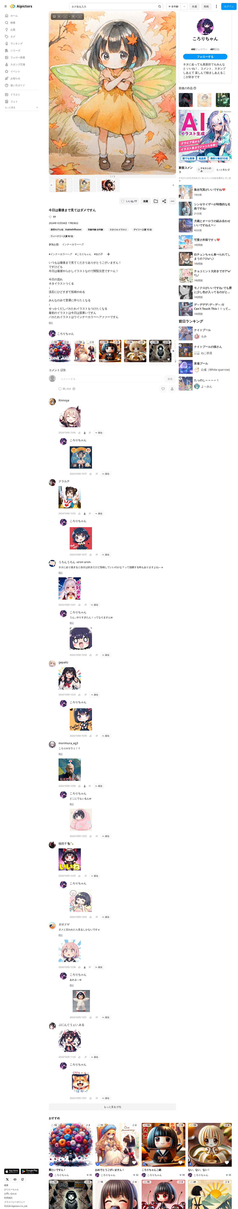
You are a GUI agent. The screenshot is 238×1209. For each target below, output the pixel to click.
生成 (194, 6)
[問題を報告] (89, 432)
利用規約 (8, 1197)
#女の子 (98, 254)
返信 (100, 432)
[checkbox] (60, 388)
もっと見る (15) (112, 1106)
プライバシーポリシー (14, 1202)
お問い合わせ (10, 1193)
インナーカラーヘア (73, 244)
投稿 (206, 6)
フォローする (205, 57)
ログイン (229, 6)
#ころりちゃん (83, 254)
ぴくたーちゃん (11, 1189)
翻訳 (51, 322)
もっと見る (221, 169)
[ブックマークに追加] (155, 201)
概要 (6, 1185)
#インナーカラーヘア (60, 254)
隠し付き (67, 388)
